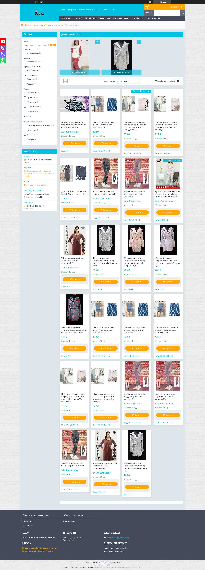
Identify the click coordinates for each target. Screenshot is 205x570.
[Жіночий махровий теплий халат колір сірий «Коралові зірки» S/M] (74, 309)
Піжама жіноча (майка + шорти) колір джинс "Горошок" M (104, 330)
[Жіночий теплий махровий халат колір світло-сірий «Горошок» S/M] (105, 240)
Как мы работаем (94, 18)
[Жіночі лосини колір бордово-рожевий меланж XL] (168, 376)
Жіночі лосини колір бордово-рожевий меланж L (134, 396)
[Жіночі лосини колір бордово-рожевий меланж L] (136, 376)
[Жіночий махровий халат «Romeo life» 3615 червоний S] (74, 240)
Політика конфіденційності (129, 567)
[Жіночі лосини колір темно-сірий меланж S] (105, 173)
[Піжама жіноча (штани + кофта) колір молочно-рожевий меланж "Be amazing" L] (74, 376)
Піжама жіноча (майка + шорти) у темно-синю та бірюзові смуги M (73, 125)
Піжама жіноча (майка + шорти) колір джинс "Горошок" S (104, 125)
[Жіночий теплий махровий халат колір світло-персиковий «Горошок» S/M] (136, 240)
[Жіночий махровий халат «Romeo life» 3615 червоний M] (105, 445)
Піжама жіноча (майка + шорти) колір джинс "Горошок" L (135, 330)
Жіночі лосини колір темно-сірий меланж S (104, 192)
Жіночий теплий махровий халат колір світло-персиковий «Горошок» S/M (135, 262)
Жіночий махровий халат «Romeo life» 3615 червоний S (74, 260)
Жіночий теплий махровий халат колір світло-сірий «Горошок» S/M (105, 262)
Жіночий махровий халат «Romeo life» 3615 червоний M (105, 466)
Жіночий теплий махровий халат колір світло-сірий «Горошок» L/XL (136, 467)
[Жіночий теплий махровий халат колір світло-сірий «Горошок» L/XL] (136, 445)
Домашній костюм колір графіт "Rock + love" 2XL (73, 192)
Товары (77, 18)
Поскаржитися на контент (105, 567)
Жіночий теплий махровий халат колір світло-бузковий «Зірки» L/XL (167, 262)
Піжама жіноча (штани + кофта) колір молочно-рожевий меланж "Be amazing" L (73, 398)
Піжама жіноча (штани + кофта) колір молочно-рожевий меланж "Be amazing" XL (104, 398)
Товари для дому (54, 25)
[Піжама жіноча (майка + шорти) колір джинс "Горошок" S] (105, 104)
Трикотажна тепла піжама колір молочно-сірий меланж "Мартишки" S (168, 194)
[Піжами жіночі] (80, 57)
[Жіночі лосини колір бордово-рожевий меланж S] (136, 173)
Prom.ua (116, 562)
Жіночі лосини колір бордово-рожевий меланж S (134, 194)
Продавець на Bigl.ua (102, 565)
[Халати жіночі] (121, 57)
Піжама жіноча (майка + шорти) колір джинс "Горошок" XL (166, 330)
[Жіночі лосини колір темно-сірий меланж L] (74, 445)
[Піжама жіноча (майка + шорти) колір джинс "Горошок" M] (105, 309)
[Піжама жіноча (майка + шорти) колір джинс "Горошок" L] (136, 309)
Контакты (137, 18)
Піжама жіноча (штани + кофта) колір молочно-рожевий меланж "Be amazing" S (167, 126)
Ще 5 (28, 116)
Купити (76, 143)
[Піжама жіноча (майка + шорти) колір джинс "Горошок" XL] (168, 309)
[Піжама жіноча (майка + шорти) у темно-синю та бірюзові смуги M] (74, 104)
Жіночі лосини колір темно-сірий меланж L (72, 464)
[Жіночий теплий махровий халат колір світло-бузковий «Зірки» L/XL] (168, 240)
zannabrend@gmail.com (37, 185)
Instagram (28, 525)
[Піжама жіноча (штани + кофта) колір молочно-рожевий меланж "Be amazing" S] (168, 104)
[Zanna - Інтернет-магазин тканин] (39, 12)
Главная (65, 18)
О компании (153, 18)
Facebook (28, 521)
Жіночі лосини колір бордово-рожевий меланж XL (165, 396)
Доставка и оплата (117, 18)
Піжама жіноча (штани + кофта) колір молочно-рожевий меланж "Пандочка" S (135, 126)
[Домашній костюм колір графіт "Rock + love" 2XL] (74, 173)
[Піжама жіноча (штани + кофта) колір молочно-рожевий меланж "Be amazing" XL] (105, 376)
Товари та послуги (34, 25)
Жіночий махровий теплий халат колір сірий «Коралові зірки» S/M (74, 330)
